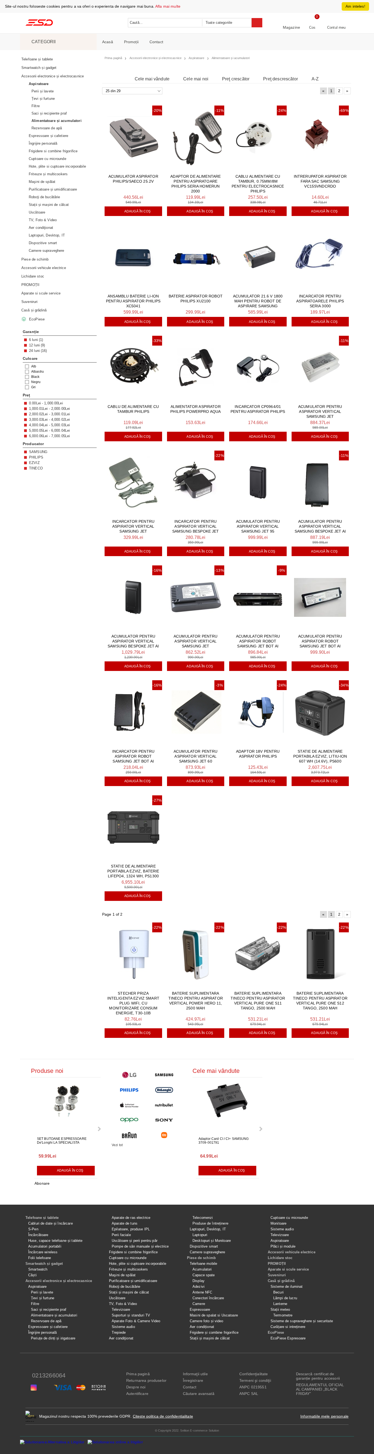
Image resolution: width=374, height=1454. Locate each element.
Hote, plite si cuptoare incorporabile (137, 1264)
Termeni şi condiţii (255, 1380)
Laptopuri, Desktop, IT (208, 1229)
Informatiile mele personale (324, 1416)
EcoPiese (276, 1332)
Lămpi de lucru (285, 1298)
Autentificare (137, 1393)
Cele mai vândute (152, 79)
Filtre (35, 1304)
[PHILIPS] (129, 1090)
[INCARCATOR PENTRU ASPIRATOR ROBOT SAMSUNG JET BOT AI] (133, 712)
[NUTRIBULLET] (164, 1105)
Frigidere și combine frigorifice (214, 1332)
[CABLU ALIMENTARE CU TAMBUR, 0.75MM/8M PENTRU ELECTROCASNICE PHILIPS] (258, 137)
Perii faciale (121, 1235)
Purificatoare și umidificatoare (133, 1281)
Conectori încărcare (208, 1298)
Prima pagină (138, 1374)
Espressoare (200, 1309)
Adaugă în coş (137, 211)
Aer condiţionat (121, 1338)
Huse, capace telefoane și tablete (55, 1241)
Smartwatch (37, 1269)
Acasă (107, 42)
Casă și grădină (281, 1281)
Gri (33, 387)
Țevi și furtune (42, 1298)
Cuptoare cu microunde (127, 1258)
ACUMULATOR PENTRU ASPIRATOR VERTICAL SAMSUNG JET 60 (195, 756)
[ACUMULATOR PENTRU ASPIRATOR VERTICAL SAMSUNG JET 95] (258, 482)
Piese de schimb (201, 1258)
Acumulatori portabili (44, 1246)
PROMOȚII (277, 1264)
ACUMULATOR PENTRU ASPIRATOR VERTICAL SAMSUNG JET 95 (258, 526)
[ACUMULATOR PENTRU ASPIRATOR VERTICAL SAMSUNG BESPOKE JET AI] (320, 482)
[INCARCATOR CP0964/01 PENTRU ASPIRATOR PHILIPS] (258, 367)
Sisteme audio (123, 1327)
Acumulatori (202, 1269)
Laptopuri (199, 1235)
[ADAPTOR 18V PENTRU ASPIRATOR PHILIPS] (258, 712)
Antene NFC (202, 1292)
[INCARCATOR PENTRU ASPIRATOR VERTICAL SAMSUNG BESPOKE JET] (196, 482)
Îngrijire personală (42, 1332)
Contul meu (336, 27)
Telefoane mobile (203, 1264)
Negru (36, 382)
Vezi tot (117, 1145)
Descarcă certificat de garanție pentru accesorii (318, 1376)
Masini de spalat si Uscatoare (214, 1315)
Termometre (282, 1315)
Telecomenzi (202, 1218)
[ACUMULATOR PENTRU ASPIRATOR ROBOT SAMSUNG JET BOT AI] (258, 597)
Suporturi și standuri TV (131, 1315)
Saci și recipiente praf (48, 1309)
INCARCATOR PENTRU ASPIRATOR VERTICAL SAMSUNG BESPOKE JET (195, 526)
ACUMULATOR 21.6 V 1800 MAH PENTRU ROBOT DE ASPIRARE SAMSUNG (258, 301)
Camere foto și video (206, 1321)
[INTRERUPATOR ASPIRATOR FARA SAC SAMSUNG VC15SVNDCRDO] (320, 137)
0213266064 (48, 1375)
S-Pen (33, 1229)
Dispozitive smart (204, 1246)
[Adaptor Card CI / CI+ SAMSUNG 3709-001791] (227, 1107)
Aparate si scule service (288, 1269)
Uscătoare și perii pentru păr (134, 1241)
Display (198, 1281)
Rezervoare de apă (46, 1321)
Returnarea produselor (146, 1380)
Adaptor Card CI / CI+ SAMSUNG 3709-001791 (223, 1140)
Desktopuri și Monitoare (211, 1241)
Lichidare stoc (280, 1258)
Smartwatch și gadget (44, 1264)
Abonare (42, 1183)
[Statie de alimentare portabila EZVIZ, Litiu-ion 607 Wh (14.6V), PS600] (320, 712)
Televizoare (121, 1309)
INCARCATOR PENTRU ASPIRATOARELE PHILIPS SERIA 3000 (320, 301)
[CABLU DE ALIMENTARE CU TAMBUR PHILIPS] (133, 367)
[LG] (129, 1075)
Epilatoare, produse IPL (131, 1229)
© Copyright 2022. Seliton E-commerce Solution (187, 1430)
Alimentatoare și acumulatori (54, 1315)
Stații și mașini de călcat (129, 1292)
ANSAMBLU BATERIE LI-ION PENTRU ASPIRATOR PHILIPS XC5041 (133, 301)
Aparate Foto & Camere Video (136, 1321)
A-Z (315, 79)
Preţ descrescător (280, 79)
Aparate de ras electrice (131, 1218)
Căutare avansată (198, 1393)
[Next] (98, 1129)
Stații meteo (280, 1309)
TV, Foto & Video (123, 1304)
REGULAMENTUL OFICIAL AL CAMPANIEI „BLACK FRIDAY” (320, 1389)
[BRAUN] (129, 1135)
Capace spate (203, 1275)
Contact (156, 42)
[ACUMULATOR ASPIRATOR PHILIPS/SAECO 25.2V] (133, 137)
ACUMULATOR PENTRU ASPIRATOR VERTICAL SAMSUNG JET (320, 411)
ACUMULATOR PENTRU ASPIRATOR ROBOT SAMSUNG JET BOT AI (258, 641)
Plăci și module (283, 1246)
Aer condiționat (202, 1327)
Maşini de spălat (122, 1275)
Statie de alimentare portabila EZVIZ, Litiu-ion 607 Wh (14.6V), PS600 (320, 756)
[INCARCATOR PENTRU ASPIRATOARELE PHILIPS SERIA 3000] (320, 257)
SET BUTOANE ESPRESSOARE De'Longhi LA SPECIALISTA (62, 1140)
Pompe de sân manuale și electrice (140, 1246)
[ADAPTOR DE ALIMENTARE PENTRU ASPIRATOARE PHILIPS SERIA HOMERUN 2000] (196, 137)
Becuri (278, 1292)
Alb (33, 366)
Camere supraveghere (207, 1252)
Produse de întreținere (210, 1223)
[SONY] (164, 1120)
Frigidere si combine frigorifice (133, 1252)
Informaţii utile (195, 1374)
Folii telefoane (39, 1258)
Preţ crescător (235, 79)
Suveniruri (277, 1275)
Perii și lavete (42, 1292)
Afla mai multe (167, 6)
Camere (198, 1304)
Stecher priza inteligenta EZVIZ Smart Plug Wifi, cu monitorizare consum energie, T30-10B (133, 1003)
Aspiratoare (37, 1286)
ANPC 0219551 (253, 1387)
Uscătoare (117, 1298)
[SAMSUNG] (164, 1075)
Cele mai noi (195, 79)
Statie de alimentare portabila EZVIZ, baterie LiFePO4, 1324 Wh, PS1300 (133, 871)
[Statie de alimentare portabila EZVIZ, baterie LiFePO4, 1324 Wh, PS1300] (133, 827)
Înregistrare (193, 1380)
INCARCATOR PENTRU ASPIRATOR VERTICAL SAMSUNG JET (133, 526)
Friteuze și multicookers (128, 1269)
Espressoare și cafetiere (48, 1327)
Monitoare (278, 1223)
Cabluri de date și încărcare (50, 1223)
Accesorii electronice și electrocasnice (58, 1281)
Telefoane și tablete (42, 1218)
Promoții (131, 42)
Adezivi (198, 1286)
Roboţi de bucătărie (124, 1286)
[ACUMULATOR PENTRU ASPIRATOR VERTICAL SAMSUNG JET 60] (196, 712)
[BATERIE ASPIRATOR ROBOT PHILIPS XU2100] (196, 257)
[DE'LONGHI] (164, 1090)
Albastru (37, 371)
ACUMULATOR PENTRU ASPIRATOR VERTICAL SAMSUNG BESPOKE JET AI (320, 526)
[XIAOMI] (164, 1135)
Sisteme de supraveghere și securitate (302, 1321)
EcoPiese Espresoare (288, 1338)
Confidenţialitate (253, 1374)
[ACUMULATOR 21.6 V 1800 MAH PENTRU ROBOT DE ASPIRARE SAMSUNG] (258, 257)
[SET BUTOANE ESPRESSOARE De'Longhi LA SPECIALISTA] (66, 1107)
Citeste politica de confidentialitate (163, 1416)
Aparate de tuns (124, 1223)
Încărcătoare (38, 1235)
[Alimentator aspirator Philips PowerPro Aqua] (196, 367)
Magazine (291, 27)
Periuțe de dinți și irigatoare (53, 1338)
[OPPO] (129, 1120)
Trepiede (119, 1332)
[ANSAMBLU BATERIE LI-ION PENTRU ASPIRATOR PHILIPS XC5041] (133, 257)
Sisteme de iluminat (287, 1286)
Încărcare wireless (42, 1252)
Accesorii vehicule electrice (291, 1252)
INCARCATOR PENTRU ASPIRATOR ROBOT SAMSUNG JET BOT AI (133, 756)
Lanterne (280, 1304)
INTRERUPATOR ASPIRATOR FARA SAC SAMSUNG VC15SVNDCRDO (320, 181)
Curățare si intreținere (288, 1327)
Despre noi (135, 1387)
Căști (32, 1275)
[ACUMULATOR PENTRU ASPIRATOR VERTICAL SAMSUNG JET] (320, 367)
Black (35, 377)
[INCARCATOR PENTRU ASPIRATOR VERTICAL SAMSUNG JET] (133, 482)
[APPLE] (129, 1105)
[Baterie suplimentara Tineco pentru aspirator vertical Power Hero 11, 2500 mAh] (196, 954)
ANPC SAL (248, 1393)
